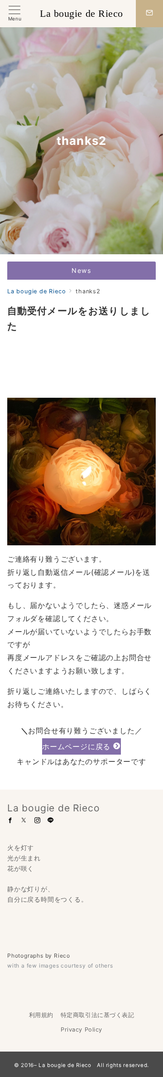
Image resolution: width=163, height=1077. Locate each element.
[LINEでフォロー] (51, 820)
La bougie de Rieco (81, 14)
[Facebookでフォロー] (10, 820)
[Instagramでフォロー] (37, 820)
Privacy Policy (81, 1029)
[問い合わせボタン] (149, 13)
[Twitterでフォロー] (24, 820)
